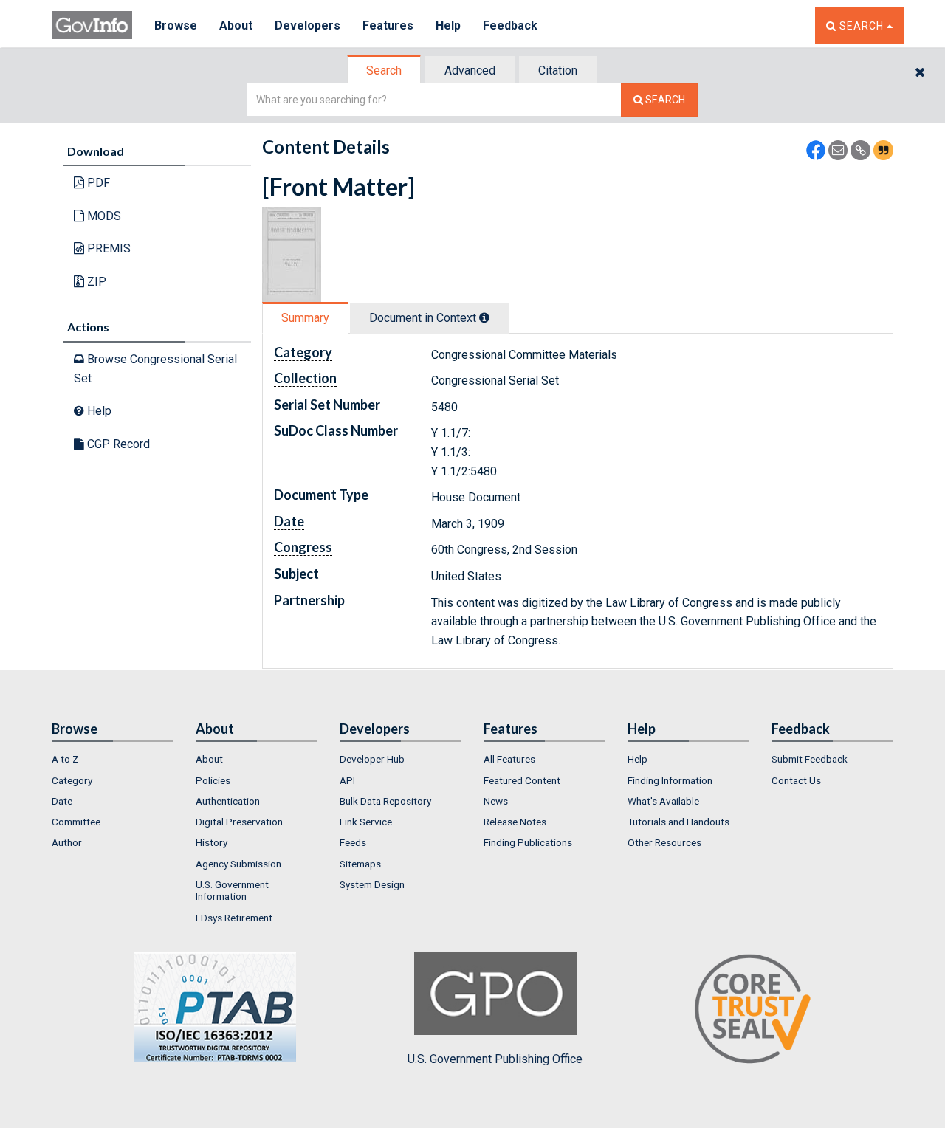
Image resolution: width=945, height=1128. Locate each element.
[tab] (384, 70)
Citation (557, 70)
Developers (307, 25)
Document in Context (424, 318)
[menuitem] (112, 758)
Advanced (469, 70)
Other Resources (664, 842)
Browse (175, 25)
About (235, 25)
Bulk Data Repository (385, 801)
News (496, 801)
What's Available (663, 801)
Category (72, 780)
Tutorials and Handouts (678, 822)
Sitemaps (360, 864)
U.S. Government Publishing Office (495, 1059)
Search (384, 70)
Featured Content (522, 780)
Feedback (510, 25)
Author (67, 842)
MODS (102, 216)
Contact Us (796, 780)
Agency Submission (238, 864)
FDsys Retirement (234, 918)
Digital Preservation (239, 822)
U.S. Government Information (232, 890)
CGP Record (117, 444)
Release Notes (515, 822)
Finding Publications (528, 842)
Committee (76, 822)
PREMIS (107, 248)
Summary (305, 318)
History (211, 842)
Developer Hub (372, 759)
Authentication (228, 801)
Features (387, 25)
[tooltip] (484, 317)
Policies (213, 780)
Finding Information (670, 780)
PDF (97, 183)
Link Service (366, 822)
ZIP (95, 282)
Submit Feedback (810, 759)
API (347, 780)
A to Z (65, 759)
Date (62, 801)
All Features (509, 759)
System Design (372, 884)
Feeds (353, 842)
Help (448, 25)
